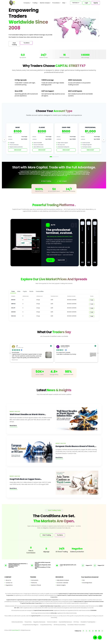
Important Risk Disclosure (65, 622)
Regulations (9, 585)
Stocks (31, 291)
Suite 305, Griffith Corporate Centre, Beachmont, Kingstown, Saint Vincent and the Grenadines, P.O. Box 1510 (43, 565)
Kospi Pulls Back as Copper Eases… (26, 479)
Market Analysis (45, 3)
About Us (8, 580)
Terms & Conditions (52, 622)
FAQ (83, 580)
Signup (50, 260)
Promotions (56, 3)
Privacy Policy (28, 622)
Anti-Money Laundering (60, 624)
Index (18, 291)
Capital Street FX (15, 630)
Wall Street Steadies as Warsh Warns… (28, 414)
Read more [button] (62, 360)
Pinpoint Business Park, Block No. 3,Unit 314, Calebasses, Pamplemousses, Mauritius (18, 565)
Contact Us (9, 582)
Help (63, 3)
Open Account (17, 150)
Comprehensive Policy (46, 624)
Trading (34, 3)
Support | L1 (89, 565)
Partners (75, 3)
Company (27, 3)
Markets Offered (36, 585)
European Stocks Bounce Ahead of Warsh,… (76, 446)
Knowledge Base (87, 582)
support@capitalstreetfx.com (68, 564)
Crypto (25, 291)
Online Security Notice (17, 622)
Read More (13, 425)
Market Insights (61, 585)
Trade (91, 300)
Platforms (34, 582)
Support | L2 (101, 565)
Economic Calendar (62, 582)
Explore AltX (61, 260)
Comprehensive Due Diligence (30, 624)
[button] (98, 353)
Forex (13, 291)
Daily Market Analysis (63, 580)
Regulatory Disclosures (39, 622)
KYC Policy (76, 622)
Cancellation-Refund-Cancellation (76, 624)
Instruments (34, 580)
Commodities (40, 291)
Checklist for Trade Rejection (88, 622)
